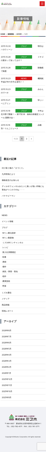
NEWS (24, 78)
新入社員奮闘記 (9, 252)
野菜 (4, 286)
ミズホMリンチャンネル (12, 242)
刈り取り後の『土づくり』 (13, 168)
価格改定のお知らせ (10, 180)
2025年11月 (7, 385)
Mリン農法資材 (9, 233)
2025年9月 (6, 397)
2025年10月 (7, 391)
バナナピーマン (8, 196)
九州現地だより (8, 174)
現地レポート (7, 311)
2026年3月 (7, 361)
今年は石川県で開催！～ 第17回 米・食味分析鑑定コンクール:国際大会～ (22, 114)
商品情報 (5, 305)
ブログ (24, 46)
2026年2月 (6, 367)
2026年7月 (6, 336)
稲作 (4, 276)
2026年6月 (6, 342)
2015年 (19, 34)
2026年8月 (6, 330)
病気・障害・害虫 (10, 271)
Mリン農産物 (8, 238)
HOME (3, 34)
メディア (5, 299)
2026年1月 (6, 373)
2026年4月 (7, 355)
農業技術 (6, 281)
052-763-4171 (16, 426)
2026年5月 (6, 348)
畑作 (4, 266)
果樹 (4, 262)
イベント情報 (7, 221)
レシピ (5, 247)
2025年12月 (7, 379)
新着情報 (11, 34)
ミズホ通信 (6, 292)
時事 (4, 257)
